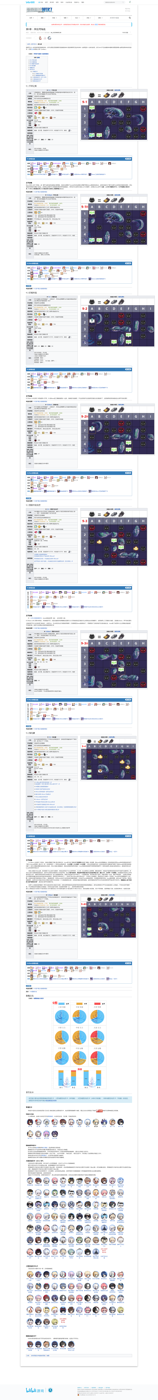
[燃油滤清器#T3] (58, 387)
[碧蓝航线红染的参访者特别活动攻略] (38, 1180)
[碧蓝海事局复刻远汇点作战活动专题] (96, 1310)
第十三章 (30, 1138)
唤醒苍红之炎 (38, 1244)
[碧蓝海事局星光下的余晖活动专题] (63, 1240)
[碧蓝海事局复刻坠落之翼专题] (96, 1180)
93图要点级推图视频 (40, 554)
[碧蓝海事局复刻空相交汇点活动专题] (104, 1240)
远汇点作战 (88, 1302)
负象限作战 (30, 1208)
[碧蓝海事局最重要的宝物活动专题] (54, 1286)
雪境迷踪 (87, 1232)
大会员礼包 (69, 2)
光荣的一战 (55, 1278)
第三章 (46, 1126)
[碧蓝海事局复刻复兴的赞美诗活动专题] (120, 1216)
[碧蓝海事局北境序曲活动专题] (71, 1192)
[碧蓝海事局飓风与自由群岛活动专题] (38, 1252)
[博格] (46, 171)
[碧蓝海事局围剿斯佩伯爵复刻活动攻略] (79, 1274)
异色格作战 (30, 1185)
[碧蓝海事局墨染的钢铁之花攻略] (71, 1180)
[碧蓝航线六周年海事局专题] (30, 1228)
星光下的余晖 (63, 1244)
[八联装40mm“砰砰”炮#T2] (72, 174)
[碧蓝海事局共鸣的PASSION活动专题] (46, 1310)
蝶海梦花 (120, 1197)
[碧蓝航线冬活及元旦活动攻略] (46, 1180)
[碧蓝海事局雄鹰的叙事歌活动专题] (71, 1216)
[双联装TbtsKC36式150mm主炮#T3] (82, 607)
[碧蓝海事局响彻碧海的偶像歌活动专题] (46, 1298)
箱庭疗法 (46, 1197)
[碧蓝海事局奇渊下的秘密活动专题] (112, 1240)
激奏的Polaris (63, 1290)
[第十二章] (120, 1122)
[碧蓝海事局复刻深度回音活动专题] (96, 1228)
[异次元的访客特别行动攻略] (71, 1274)
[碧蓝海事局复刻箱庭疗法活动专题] (54, 1204)
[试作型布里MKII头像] (40, 760)
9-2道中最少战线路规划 (40, 401)
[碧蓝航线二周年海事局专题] (30, 1192)
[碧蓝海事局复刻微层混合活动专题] (87, 1204)
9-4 (50, 737)
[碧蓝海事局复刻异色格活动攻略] (79, 1180)
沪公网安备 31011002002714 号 (87, 1395)
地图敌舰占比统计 (39, 998)
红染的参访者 (38, 1185)
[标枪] (38, 163)
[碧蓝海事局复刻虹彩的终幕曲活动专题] (112, 1228)
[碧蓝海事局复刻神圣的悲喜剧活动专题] (38, 1204)
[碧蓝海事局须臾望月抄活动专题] (54, 1228)
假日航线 (30, 1302)
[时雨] (60, 592)
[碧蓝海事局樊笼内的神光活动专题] (79, 1240)
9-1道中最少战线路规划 (40, 192)
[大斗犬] (101, 163)
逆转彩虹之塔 (112, 1208)
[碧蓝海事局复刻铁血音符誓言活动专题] (112, 1192)
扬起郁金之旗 (120, 1314)
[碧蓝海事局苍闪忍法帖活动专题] (63, 1344)
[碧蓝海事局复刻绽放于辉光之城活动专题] (96, 1252)
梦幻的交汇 (104, 1278)
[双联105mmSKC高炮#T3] (31, 174)
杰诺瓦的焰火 (54, 1302)
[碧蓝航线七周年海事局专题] (104, 1228)
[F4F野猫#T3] (43, 607)
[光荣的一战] (54, 1274)
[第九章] (96, 1122)
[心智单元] (39, 212)
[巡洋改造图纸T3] (35, 422)
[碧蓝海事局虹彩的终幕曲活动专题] (46, 1216)
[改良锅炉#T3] (49, 174)
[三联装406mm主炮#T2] (91, 851)
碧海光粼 (96, 1208)
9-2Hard (49, 404)
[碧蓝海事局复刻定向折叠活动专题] (71, 1240)
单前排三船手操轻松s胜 (42, 789)
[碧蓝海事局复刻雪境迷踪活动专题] (79, 1252)
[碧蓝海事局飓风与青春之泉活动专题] (30, 1310)
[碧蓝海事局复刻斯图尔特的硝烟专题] (71, 1286)
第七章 (79, 1126)
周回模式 (50, 1116)
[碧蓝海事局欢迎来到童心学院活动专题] (54, 1310)
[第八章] (87, 1122)
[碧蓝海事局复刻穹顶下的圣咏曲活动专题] (104, 1204)
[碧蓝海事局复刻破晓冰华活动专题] (104, 1216)
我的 (82, 2)
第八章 (88, 1126)
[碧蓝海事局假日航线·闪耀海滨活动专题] (46, 1321)
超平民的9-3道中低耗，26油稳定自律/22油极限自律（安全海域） (53, 561)
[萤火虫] (65, 592)
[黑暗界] (32, 385)
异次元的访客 (71, 1278)
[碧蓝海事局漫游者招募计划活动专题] (38, 1321)
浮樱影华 (63, 1197)
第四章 (55, 1126)
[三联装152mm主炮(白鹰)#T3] (50, 851)
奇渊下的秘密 (112, 1244)
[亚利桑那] (31, 169)
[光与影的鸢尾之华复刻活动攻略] (38, 1192)
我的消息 (127, 8)
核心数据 (44, 1147)
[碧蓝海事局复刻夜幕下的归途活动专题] (38, 1298)
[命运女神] (80, 592)
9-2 (49, 297)
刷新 (96, 24)
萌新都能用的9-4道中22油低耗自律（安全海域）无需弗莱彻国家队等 (55, 807)
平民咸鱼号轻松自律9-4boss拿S (44, 802)
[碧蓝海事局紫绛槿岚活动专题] (79, 1216)
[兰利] (39, 171)
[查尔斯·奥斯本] (51, 163)
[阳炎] (68, 374)
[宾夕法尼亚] (41, 169)
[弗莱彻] (63, 163)
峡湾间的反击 (87, 1290)
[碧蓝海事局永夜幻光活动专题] (104, 1192)
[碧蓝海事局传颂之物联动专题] (104, 1274)
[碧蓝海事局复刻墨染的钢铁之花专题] (120, 1180)
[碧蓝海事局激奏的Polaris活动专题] (63, 1286)
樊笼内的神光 (79, 1244)
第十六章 (54, 1138)
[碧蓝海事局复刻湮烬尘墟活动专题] (87, 1240)
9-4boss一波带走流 (40, 799)
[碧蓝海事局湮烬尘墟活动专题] (112, 1216)
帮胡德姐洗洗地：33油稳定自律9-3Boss (45, 558)
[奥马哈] (50, 166)
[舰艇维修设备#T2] (45, 387)
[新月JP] (31, 840)
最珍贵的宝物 (54, 1290)
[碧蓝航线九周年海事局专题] (87, 1252)
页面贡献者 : (29, 38)
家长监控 (101, 1387)
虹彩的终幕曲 (46, 1220)
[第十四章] (38, 1134)
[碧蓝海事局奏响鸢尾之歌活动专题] (120, 1298)
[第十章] (104, 1122)
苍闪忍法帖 (63, 1348)
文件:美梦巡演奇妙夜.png (63, 1320)
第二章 (38, 1126)
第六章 (71, 1126)
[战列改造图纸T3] (35, 649)
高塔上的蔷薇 (95, 1244)
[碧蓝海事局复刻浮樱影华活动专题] (79, 1204)
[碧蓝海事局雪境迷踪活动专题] (87, 1228)
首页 (46, 2)
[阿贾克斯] (31, 166)
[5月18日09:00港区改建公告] (87, 1274)
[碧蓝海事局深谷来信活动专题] (104, 1310)
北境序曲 (71, 1197)
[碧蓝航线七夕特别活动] (38, 1274)
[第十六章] (54, 1134)
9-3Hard (48, 631)
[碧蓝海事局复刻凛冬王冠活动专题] (112, 1180)
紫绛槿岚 (79, 1220)
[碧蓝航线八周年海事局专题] (96, 1240)
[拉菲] (31, 163)
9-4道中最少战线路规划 (40, 891)
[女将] (73, 592)
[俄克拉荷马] (51, 169)
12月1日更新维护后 (36, 618)
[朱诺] (40, 597)
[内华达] (61, 169)
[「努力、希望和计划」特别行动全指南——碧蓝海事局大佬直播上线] (30, 1274)
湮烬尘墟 (112, 1220)
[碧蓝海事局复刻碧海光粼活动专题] (63, 1228)
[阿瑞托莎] (32, 376)
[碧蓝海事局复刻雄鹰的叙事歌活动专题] (46, 1240)
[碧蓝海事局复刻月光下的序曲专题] (30, 1286)
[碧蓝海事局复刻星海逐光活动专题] (63, 1252)
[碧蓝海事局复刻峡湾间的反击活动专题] (63, 1298)
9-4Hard (50, 895)
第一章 (30, 1126)
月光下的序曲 (95, 1278)
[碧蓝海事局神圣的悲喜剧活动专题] (54, 1192)
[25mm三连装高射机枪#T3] (90, 174)
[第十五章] (46, 1134)
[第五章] (63, 1122)
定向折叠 (96, 1220)
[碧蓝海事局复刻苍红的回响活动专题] (87, 1192)
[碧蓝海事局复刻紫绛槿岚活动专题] (54, 1240)
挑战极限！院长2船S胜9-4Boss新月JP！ (47, 784)
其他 (88, 18)
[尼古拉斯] (31, 592)
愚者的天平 (47, 1232)
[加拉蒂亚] (41, 376)
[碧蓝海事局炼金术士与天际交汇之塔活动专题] (71, 1344)
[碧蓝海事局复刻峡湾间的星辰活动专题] (120, 1286)
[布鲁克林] (39, 843)
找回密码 (94, 1387)
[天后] (89, 592)
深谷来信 (104, 1314)
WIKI (62, 2)
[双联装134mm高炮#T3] (53, 607)
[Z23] (45, 163)
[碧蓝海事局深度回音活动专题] (30, 1216)
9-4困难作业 (33, 991)
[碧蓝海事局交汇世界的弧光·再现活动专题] (54, 1344)
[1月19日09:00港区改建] (63, 1274)
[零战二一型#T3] (107, 851)
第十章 (104, 1126)
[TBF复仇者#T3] (60, 174)
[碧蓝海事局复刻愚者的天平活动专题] (30, 1252)
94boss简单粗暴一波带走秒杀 (43, 791)
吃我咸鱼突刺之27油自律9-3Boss (43, 556)
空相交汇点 (30, 1232)
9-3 (48, 509)
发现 (57, 2)
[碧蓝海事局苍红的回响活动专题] (104, 1180)
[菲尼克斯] (48, 843)
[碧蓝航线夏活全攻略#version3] (30, 1180)
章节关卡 (33, 44)
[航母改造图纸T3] (35, 912)
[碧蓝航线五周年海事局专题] (54, 1216)
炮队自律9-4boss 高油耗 (42, 794)
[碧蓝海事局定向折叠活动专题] (96, 1216)
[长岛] (31, 849)
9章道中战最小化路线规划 (41, 54)
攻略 (99, 18)
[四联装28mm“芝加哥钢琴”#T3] (90, 387)
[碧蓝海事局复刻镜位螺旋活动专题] (38, 1228)
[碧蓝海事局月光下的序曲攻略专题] (96, 1274)
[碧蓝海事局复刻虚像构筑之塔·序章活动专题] (38, 1310)
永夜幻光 (104, 1197)
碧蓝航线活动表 (51, 1100)
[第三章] (46, 1122)
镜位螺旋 (71, 1208)
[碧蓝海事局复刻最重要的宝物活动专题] (96, 1286)
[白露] (66, 840)
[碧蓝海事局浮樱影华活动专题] (63, 1192)
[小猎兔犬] (109, 163)
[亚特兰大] (31, 597)
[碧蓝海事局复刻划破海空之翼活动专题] (79, 1298)
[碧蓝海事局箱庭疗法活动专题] (46, 1192)
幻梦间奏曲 (63, 1314)
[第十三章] (30, 1134)
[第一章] (30, 1122)
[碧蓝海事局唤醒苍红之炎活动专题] (38, 1240)
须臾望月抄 (55, 1232)
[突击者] (31, 171)
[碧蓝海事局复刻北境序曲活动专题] (120, 1204)
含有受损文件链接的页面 (38, 1355)
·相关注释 (117, 90)
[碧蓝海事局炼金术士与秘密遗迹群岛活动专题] (46, 1344)
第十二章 (120, 1126)
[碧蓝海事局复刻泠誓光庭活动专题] (120, 1228)
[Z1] (56, 840)
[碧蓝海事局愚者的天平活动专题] (46, 1228)
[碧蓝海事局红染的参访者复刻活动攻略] (63, 1180)
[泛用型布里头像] (39, 319)
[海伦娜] (31, 843)
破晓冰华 (46, 1208)
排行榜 (52, 2)
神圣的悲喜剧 (54, 1197)
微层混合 (79, 1197)
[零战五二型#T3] (31, 607)
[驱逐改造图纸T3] (35, 212)
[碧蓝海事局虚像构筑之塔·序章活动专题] (71, 1298)
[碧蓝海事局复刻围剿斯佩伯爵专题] (112, 1274)
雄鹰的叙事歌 (71, 1220)
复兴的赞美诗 (63, 1208)
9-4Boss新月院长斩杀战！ (42, 782)
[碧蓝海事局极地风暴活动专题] (96, 1298)
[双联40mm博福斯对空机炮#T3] (70, 851)
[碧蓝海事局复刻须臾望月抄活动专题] (46, 1252)
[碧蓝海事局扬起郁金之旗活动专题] (120, 1310)
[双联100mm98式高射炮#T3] (31, 851)
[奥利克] (79, 163)
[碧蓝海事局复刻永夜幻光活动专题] (38, 1216)
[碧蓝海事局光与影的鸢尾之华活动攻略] (87, 1180)
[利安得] (64, 166)
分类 (28, 1355)
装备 (53, 18)
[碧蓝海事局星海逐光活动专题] (71, 1228)
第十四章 (38, 1138)
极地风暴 (96, 1302)
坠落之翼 (46, 1185)
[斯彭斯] (94, 163)
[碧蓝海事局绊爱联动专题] (46, 1286)
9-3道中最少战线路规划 (40, 628)
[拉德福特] (51, 374)
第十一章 (112, 1126)
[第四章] (54, 1122)
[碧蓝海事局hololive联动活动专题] (30, 1344)
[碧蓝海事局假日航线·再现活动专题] (112, 1298)
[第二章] (38, 1122)
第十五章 (46, 1138)
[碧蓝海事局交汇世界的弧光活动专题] (38, 1344)
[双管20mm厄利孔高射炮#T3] (70, 387)
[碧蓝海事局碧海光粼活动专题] (96, 1204)
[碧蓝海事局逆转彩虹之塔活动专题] (112, 1204)
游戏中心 (79, 1387)
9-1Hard (49, 195)
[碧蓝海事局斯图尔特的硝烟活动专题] (120, 1274)
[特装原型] (69, 130)
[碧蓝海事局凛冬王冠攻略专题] (54, 1180)
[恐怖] (39, 385)
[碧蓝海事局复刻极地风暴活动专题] (112, 1310)
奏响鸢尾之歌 (120, 1302)
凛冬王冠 (54, 1185)
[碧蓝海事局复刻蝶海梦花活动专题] (63, 1216)
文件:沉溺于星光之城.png (104, 1250)
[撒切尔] (71, 163)
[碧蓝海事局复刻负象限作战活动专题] (87, 1216)
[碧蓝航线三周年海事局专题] (96, 1192)
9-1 (49, 90)
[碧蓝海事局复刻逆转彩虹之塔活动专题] (79, 1228)
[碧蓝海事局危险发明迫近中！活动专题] (87, 1310)
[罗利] (58, 166)
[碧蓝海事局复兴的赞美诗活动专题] (63, 1204)
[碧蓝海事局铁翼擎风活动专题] (30, 1240)
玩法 (76, 18)
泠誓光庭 (54, 1220)
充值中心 (76, 2)
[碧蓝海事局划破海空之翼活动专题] (104, 1286)
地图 (65, 18)
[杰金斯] (61, 374)
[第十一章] (112, 1122)
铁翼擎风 (30, 1244)
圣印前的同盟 (87, 1256)
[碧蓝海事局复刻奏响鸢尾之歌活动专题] (30, 1321)
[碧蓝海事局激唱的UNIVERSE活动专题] (112, 1286)
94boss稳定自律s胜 (41, 797)
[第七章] (79, 1122)
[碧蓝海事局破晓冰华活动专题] (46, 1204)
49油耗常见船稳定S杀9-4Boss (44, 804)
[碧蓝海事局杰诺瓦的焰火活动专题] (54, 1298)
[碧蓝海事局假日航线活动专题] (30, 1298)
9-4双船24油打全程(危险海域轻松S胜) (47, 809)
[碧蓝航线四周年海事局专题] (71, 1204)
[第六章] (71, 1122)
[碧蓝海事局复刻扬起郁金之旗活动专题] (54, 1321)
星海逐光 (71, 1232)
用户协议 (108, 1387)
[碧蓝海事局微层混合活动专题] (79, 1192)
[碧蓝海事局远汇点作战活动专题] (87, 1298)
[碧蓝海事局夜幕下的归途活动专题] (79, 1286)
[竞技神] (52, 171)
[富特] (87, 163)
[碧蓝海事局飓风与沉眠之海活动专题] (79, 1310)
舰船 (42, 18)
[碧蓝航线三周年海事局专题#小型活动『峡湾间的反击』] (87, 1286)
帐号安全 (86, 1387)
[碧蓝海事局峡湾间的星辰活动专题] (38, 1286)
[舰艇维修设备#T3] (32, 387)
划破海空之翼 (104, 1290)
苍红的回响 (104, 1185)
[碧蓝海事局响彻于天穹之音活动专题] (54, 1252)
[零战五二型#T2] (70, 607)
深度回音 (30, 1220)
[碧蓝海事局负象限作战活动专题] (30, 1204)
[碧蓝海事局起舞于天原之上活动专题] (120, 1240)
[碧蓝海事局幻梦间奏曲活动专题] (63, 1310)
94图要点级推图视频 (41, 786)
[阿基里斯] (41, 166)
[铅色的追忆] (46, 1274)
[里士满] (72, 166)
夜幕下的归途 (79, 1290)
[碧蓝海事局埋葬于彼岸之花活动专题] (71, 1310)
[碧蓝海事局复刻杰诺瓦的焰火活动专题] (104, 1298)
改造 (37, 1147)
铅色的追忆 (47, 1278)
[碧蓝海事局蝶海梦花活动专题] (120, 1192)
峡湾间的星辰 (38, 1290)
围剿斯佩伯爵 (63, 1278)
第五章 (63, 1126)
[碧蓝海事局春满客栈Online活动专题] (71, 1252)
